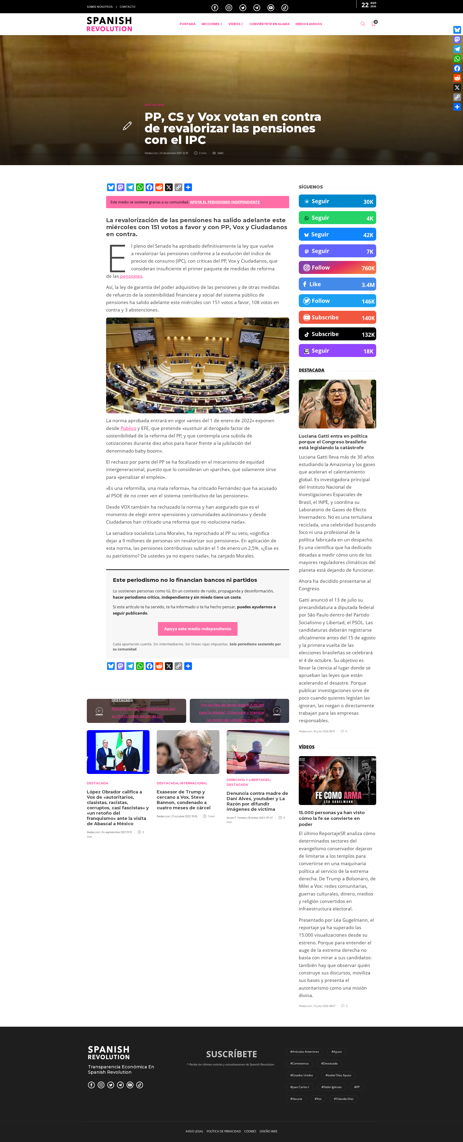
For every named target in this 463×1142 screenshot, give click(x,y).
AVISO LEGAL (194, 1131)
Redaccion (151, 153)
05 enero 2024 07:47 (260, 817)
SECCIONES (210, 24)
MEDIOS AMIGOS (308, 24)
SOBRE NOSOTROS (100, 6)
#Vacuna (296, 1099)
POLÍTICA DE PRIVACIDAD (224, 1131)
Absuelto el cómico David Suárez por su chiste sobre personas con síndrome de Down (144, 716)
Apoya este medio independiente (197, 628)
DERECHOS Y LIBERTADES (248, 780)
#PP (357, 1087)
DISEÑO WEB (268, 1131)
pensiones (130, 276)
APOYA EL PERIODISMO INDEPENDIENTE (225, 202)
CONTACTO (127, 6)
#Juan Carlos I (299, 1087)
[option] (118, 783)
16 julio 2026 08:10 (324, 731)
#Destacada (329, 1063)
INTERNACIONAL (193, 783)
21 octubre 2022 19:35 (184, 816)
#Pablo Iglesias (331, 1087)
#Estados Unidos (301, 1075)
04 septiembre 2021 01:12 (117, 832)
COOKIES (250, 1131)
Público (128, 428)
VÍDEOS (234, 24)
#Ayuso (337, 1052)
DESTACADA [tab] (311, 370)
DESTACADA (154, 105)
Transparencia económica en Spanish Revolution (121, 1069)
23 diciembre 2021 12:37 (173, 153)
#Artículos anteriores (304, 1052)
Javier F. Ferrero (236, 817)
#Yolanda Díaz (344, 1099)
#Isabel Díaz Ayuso (338, 1075)
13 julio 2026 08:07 (324, 1006)
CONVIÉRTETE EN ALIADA (269, 24)
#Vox (318, 1099)
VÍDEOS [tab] (306, 747)
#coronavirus (299, 1063)
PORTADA (188, 24)
